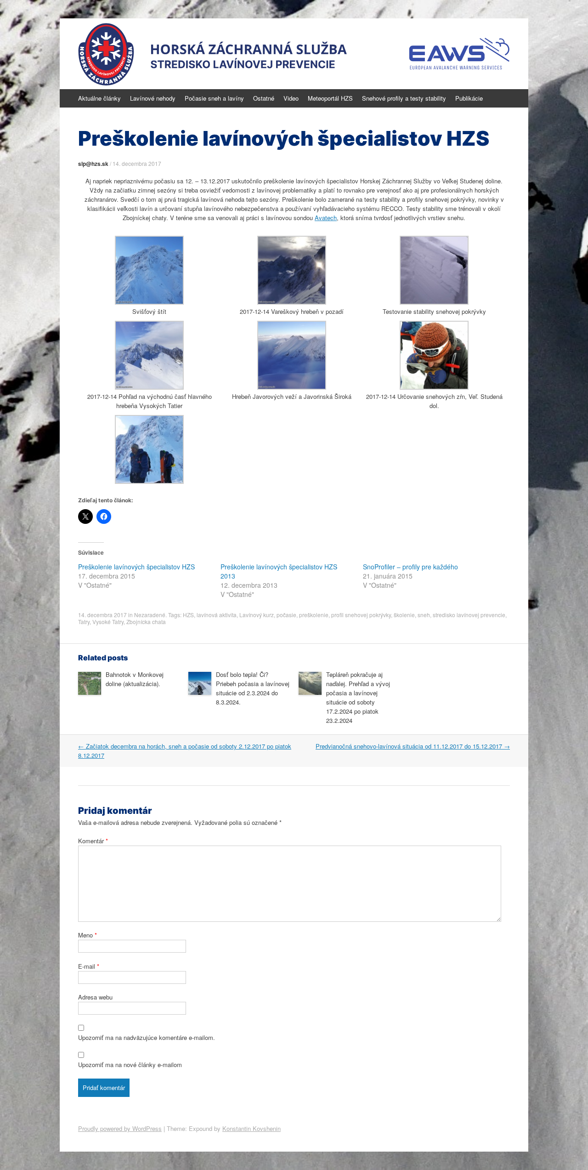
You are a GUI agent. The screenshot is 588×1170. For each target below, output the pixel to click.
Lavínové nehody (152, 98)
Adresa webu (95, 997)
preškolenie (313, 615)
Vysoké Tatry (108, 621)
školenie (404, 615)
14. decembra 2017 (137, 163)
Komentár (93, 840)
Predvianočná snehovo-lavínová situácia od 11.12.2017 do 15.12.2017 (413, 746)
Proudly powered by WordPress (120, 1128)
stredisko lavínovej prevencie (469, 615)
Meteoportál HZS (330, 98)
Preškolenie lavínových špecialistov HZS (136, 566)
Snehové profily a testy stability (404, 98)
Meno (87, 935)
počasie (286, 615)
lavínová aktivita (217, 615)
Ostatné (263, 98)
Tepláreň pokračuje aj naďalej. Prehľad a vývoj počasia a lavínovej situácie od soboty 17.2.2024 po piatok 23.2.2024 (358, 697)
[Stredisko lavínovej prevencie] (294, 53)
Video (291, 98)
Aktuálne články (99, 98)
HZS (188, 615)
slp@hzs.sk (93, 163)
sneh (424, 615)
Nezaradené (149, 615)
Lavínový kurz (256, 615)
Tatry (84, 621)
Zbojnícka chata (146, 621)
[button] (149, 276)
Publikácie (469, 98)
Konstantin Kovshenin (251, 1128)
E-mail (88, 966)
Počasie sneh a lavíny (214, 98)
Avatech (326, 217)
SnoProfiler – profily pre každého (410, 566)
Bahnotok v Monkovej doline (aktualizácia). (135, 679)
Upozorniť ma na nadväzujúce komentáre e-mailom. (146, 1037)
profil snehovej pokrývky (361, 615)
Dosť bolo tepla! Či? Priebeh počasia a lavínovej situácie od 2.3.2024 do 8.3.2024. (252, 688)
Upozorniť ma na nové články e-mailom (130, 1064)
